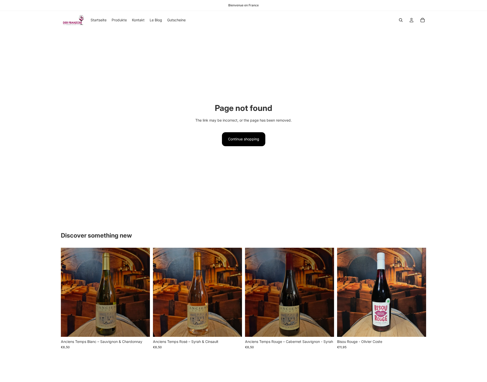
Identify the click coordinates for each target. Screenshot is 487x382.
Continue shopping (243, 139)
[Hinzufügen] (142, 329)
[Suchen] (400, 20)
